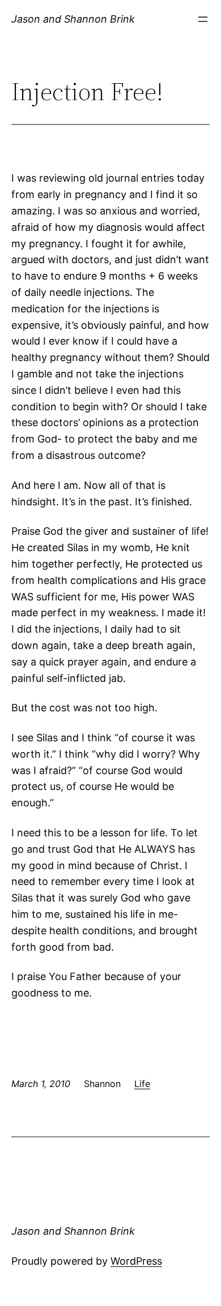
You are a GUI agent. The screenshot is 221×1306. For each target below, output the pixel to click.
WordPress (136, 1261)
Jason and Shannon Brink (73, 19)
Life (142, 1083)
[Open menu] (203, 19)
